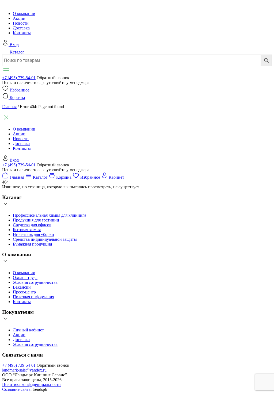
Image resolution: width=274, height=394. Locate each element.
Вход (14, 44)
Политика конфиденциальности (31, 384)
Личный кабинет (28, 330)
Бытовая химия (27, 229)
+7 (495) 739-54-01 (19, 77)
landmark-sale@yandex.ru (24, 370)
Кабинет (116, 177)
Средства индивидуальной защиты (45, 239)
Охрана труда (25, 277)
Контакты (22, 32)
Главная (9, 106)
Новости (21, 23)
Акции (19, 18)
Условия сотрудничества (35, 282)
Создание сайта (16, 389)
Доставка (21, 28)
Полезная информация (33, 296)
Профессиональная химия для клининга (49, 215)
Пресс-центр (24, 292)
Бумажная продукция (32, 244)
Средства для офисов (32, 225)
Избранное (19, 90)
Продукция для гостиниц (36, 220)
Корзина (17, 97)
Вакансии (22, 287)
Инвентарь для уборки (33, 234)
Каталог (17, 52)
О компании (24, 13)
